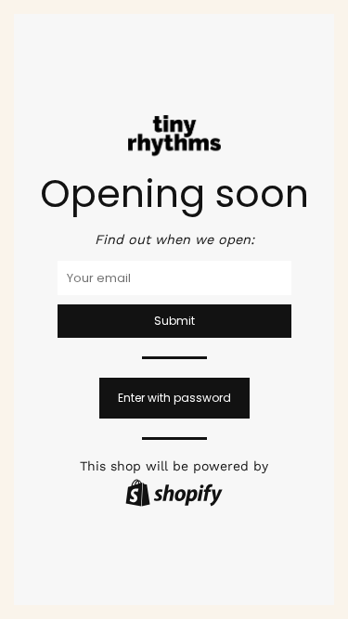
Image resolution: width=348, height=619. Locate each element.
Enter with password (174, 398)
